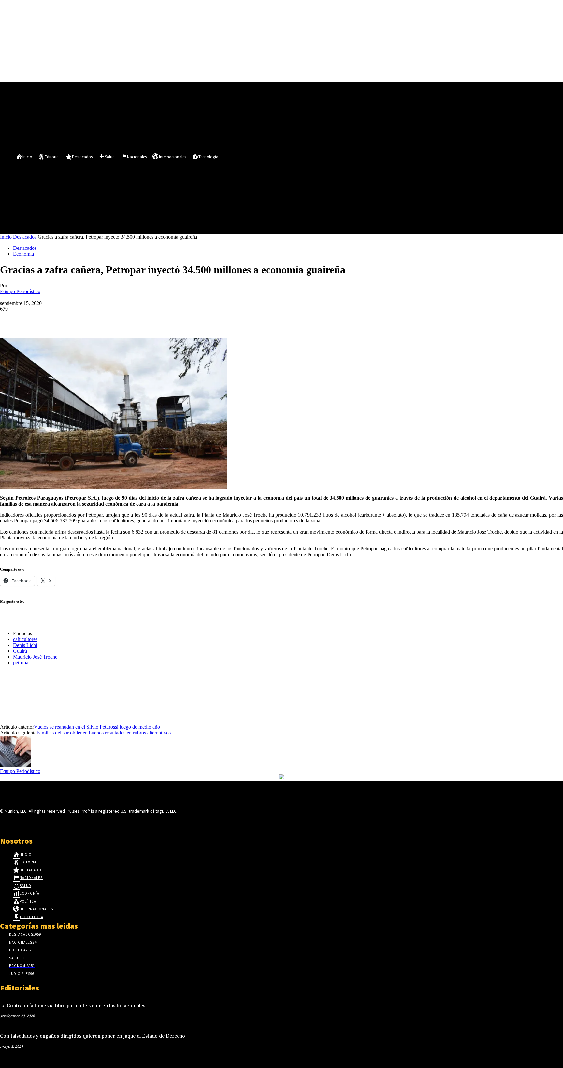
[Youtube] (167, 181)
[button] (166, 196)
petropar (21, 662)
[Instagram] (15, 823)
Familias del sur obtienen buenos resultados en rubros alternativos (103, 732)
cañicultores (25, 639)
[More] (105, 319)
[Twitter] (155, 181)
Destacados (24, 237)
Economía (23, 254)
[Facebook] (143, 181)
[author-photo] (15, 765)
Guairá (20, 651)
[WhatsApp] (81, 318)
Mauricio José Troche (35, 657)
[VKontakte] (39, 823)
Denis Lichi (25, 645)
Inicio (6, 237)
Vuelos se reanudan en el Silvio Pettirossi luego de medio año (97, 727)
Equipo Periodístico (20, 291)
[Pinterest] (57, 318)
